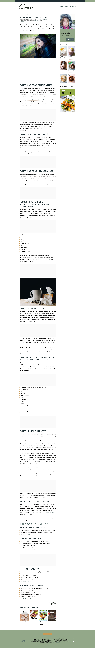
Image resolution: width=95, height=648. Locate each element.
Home (22, 14)
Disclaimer (24, 641)
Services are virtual (48, 512)
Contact (24, 640)
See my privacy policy (56, 642)
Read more (69, 39)
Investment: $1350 (26, 581)
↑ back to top (47, 633)
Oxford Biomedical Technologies (36, 99)
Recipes (24, 637)
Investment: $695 (25, 534)
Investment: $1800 (26, 598)
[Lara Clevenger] (26, 9)
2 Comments (22, 21)
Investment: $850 (25, 551)
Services (24, 642)
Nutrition (26, 14)
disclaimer (36, 20)
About (23, 639)
